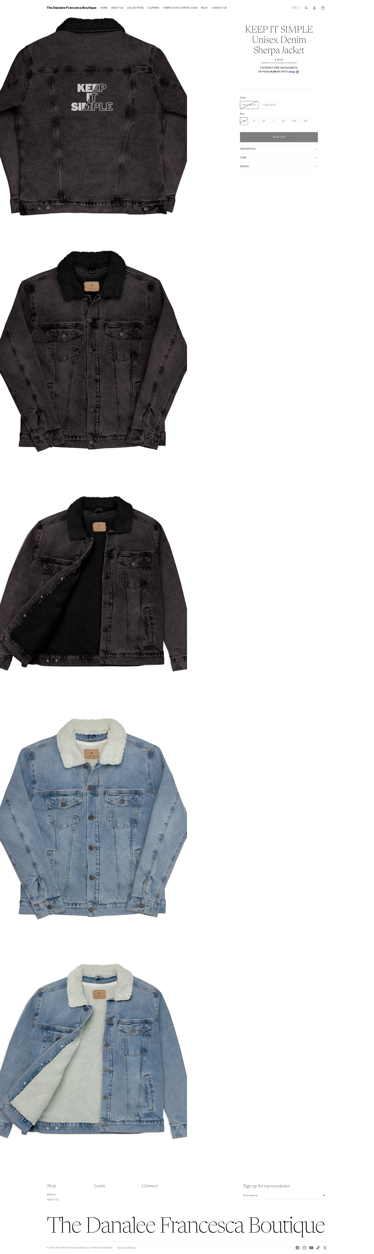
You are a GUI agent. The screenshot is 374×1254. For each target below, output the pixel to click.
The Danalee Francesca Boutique (73, 1247)
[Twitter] (325, 1247)
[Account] (314, 8)
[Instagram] (304, 1247)
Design (244, 166)
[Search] (306, 8)
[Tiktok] (318, 1247)
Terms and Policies (126, 1247)
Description (248, 148)
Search (51, 1194)
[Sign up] (323, 1195)
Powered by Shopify (102, 1247)
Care (243, 157)
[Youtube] (311, 1247)
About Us (53, 1199)
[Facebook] (297, 1247)
